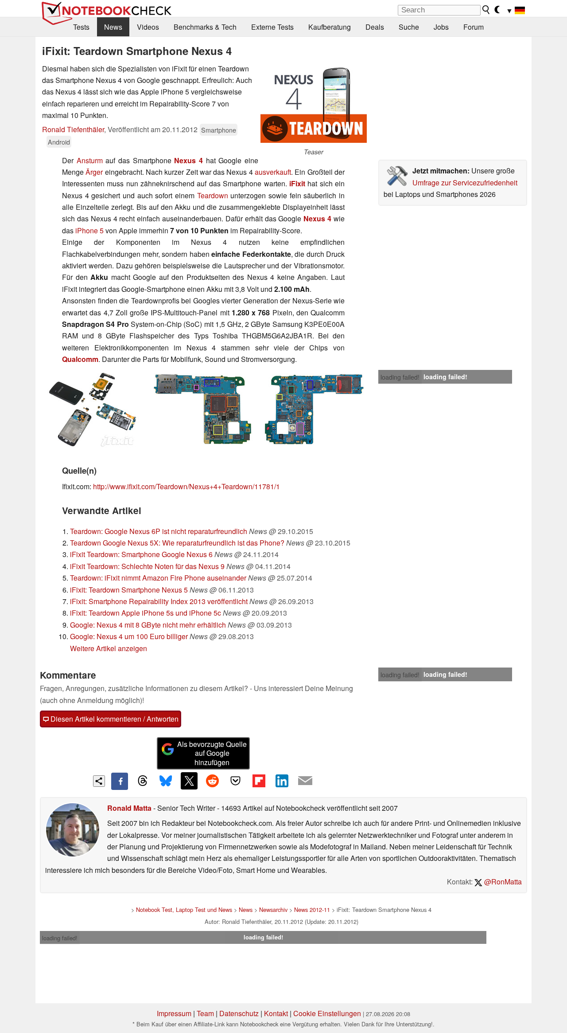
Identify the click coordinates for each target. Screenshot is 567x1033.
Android (59, 141)
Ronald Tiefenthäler (73, 129)
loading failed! (400, 377)
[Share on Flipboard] (258, 780)
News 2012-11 (312, 909)
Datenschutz (239, 1013)
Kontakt (276, 1013)
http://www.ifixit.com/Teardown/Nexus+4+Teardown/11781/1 (186, 486)
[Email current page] (305, 781)
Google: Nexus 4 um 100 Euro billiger (129, 636)
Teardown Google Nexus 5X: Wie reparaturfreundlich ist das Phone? (177, 543)
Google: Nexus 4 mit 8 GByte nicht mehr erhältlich (148, 625)
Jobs (441, 27)
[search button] (486, 9)
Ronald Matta (129, 808)
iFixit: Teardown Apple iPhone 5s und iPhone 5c (145, 613)
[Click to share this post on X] (189, 780)
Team (205, 1013)
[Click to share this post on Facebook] (119, 781)
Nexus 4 (188, 160)
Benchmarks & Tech (205, 27)
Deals (374, 27)
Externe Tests (272, 27)
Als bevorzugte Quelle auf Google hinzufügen (212, 753)
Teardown (212, 195)
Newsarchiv (273, 909)
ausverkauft (273, 172)
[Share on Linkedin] (281, 780)
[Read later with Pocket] (235, 780)
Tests (81, 27)
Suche (409, 27)
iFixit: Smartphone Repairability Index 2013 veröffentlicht (159, 601)
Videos (148, 27)
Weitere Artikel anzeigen (108, 648)
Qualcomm (80, 359)
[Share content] (99, 781)
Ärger (95, 172)
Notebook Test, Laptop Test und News (184, 909)
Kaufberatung (329, 27)
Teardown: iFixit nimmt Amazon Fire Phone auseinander (158, 578)
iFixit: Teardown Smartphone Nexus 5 (129, 590)
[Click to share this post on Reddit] (212, 780)
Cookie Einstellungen (327, 1013)
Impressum (174, 1013)
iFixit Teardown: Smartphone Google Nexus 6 (141, 554)
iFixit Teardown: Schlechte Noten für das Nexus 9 (147, 566)
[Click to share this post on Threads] (142, 781)
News (113, 27)
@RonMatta (502, 881)
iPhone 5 (89, 230)
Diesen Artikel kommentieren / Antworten (114, 719)
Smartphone (218, 129)
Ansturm (90, 160)
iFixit (298, 183)
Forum (473, 27)
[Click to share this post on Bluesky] (165, 781)
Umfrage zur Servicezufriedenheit (464, 182)
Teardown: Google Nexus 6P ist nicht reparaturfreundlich (158, 531)
